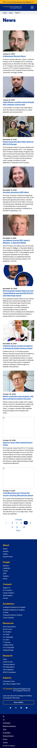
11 (16, 523)
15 (12, 527)
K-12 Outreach (7, 590)
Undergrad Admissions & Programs (14, 607)
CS (4, 719)
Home (5, 13)
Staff (4, 573)
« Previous (19, 519)
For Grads (6, 634)
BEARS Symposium (9, 672)
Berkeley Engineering (9, 726)
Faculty (5, 571)
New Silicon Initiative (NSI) (11, 684)
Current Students (8, 618)
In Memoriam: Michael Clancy (14, 56)
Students (6, 576)
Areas (5, 659)
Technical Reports (9, 664)
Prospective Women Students (12, 615)
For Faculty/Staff (8, 647)
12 (21, 523)
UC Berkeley (6, 723)
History (5, 549)
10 (12, 523)
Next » (19, 530)
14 (30, 523)
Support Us (6, 588)
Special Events (7, 556)
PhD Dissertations (9, 667)
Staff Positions (7, 595)
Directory (6, 566)
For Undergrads (8, 637)
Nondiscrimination (8, 736)
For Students (7, 632)
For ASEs (6, 640)
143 (24, 527)
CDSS (4, 729)
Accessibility (6, 732)
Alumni (5, 579)
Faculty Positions (8, 593)
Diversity (6, 551)
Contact (5, 598)
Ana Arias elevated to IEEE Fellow (16, 192)
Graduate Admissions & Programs (14, 610)
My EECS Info (7, 629)
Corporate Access (9, 681)
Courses (5, 612)
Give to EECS (18, 702)
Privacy (5, 739)
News (11, 13)
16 (17, 527)
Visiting (5, 554)
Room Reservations (9, 627)
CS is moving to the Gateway (22, 2)
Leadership (6, 568)
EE (3, 716)
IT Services (6, 642)
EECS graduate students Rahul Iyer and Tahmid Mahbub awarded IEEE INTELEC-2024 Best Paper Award (18, 293)
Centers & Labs (8, 662)
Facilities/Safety (8, 645)
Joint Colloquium (8, 669)
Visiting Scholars (8, 650)
